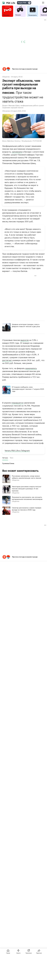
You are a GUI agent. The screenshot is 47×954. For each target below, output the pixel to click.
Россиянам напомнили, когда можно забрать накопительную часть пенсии (26, 477)
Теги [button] (11, 457)
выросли (25, 339)
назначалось (31, 368)
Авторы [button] (5, 457)
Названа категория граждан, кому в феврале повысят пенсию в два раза (26, 325)
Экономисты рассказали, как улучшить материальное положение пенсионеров (27, 498)
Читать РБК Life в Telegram (17, 450)
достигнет (7, 359)
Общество (6, 77)
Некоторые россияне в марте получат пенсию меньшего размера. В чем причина (26, 488)
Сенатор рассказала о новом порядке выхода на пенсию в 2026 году (26, 508)
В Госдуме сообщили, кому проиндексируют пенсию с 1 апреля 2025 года (28, 389)
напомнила (17, 151)
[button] (23, 69)
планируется (17, 402)
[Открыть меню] (43, 2)
